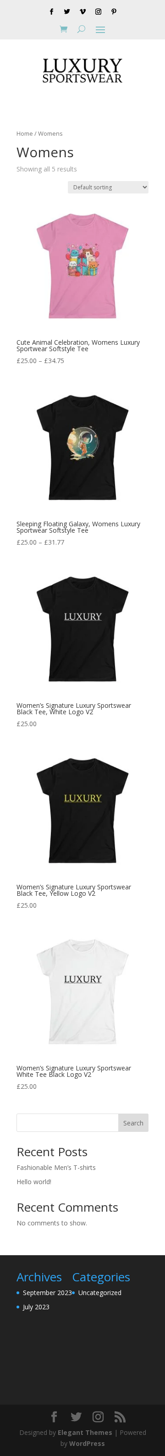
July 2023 (36, 1306)
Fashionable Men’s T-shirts (56, 1167)
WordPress (87, 1443)
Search (133, 1123)
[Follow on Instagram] (98, 12)
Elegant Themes (85, 1432)
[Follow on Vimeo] (82, 12)
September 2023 (47, 1292)
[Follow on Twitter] (67, 12)
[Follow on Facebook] (51, 12)
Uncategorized (99, 1292)
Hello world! (33, 1181)
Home (24, 133)
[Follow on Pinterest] (114, 12)
